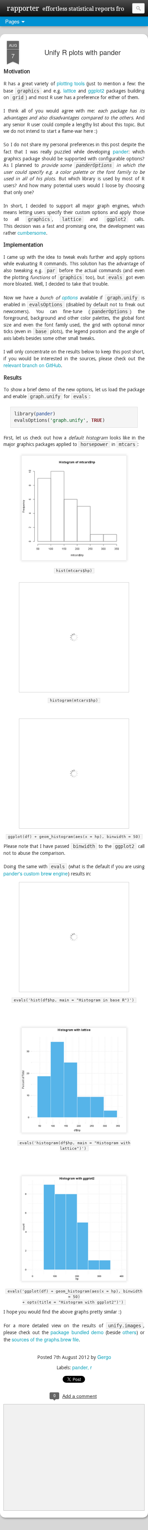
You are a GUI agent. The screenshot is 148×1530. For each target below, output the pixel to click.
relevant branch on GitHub (32, 365)
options (70, 297)
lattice (69, 90)
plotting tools (71, 83)
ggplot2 (96, 90)
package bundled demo (77, 1332)
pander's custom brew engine (35, 873)
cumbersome (32, 232)
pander (120, 151)
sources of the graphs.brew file (45, 1339)
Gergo (104, 1356)
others (129, 1332)
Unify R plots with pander (82, 52)
